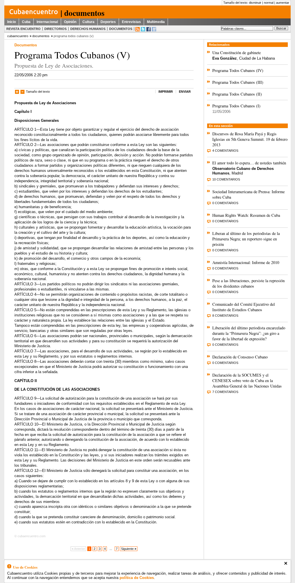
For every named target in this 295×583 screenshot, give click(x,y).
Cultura (88, 22)
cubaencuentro (17, 36)
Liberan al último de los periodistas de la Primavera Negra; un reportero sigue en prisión (246, 239)
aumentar (282, 2)
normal (268, 2)
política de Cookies (137, 578)
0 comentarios (225, 203)
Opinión (70, 22)
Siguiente (128, 548)
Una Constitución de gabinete (236, 52)
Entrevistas (131, 22)
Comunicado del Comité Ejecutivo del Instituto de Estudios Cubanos (243, 306)
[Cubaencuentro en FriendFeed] (154, 29)
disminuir (255, 2)
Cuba (26, 22)
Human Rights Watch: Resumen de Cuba (246, 215)
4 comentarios (225, 150)
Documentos (120, 29)
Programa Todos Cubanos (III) (237, 82)
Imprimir (165, 91)
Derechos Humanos (87, 29)
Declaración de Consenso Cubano (240, 357)
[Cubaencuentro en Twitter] (143, 29)
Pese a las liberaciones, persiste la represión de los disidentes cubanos (248, 283)
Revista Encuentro (23, 29)
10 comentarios (226, 179)
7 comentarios (225, 392)
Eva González (224, 58)
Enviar (185, 91)
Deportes (108, 22)
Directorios (55, 29)
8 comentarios (225, 315)
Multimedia (156, 22)
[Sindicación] (137, 29)
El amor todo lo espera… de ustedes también (249, 163)
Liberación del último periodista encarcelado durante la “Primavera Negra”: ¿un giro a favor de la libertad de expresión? (248, 333)
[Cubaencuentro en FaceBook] (148, 29)
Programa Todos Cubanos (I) (236, 106)
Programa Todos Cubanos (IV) (237, 70)
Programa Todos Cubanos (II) (237, 94)
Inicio (11, 22)
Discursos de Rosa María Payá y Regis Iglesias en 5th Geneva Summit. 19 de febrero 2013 (250, 139)
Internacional (47, 22)
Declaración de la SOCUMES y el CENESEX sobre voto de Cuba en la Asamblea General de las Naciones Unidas (247, 380)
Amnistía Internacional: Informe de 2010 (245, 262)
